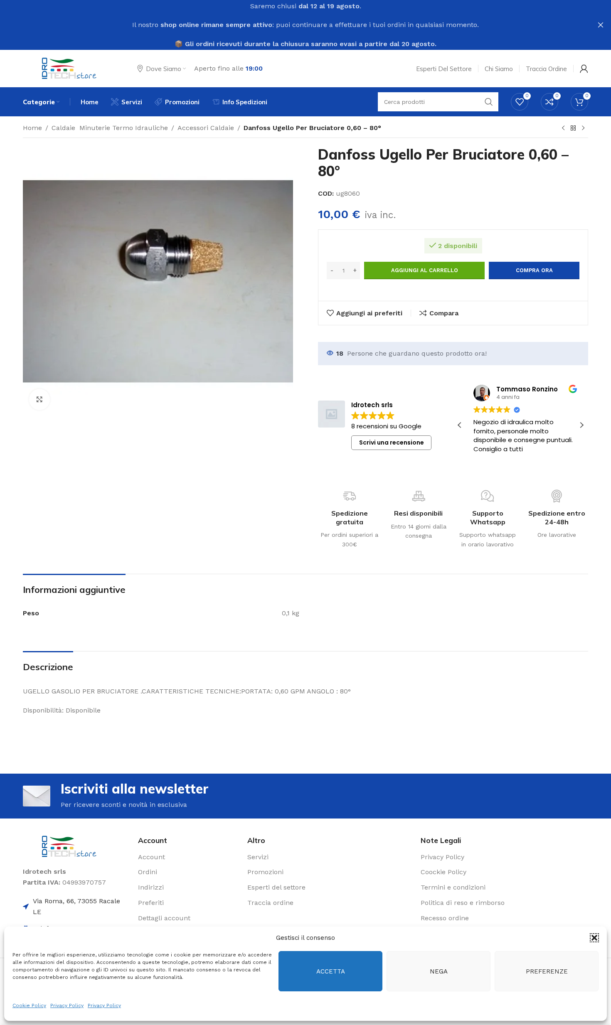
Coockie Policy (443, 872)
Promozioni (265, 872)
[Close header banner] (600, 25)
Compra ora (534, 270)
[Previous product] (563, 128)
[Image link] (69, 846)
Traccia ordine (270, 903)
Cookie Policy (29, 1005)
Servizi (258, 857)
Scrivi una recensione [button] (391, 442)
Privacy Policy (67, 1005)
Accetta (330, 971)
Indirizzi (151, 887)
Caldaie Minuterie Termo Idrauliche (110, 128)
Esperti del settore (276, 887)
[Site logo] (69, 68)
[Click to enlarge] (39, 399)
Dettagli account (164, 918)
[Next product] (583, 128)
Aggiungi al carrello (424, 270)
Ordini (147, 872)
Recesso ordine (445, 918)
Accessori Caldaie (205, 128)
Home (32, 128)
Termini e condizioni (453, 887)
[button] (594, 938)
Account (151, 857)
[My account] (584, 68)
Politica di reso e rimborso (463, 903)
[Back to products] (573, 128)
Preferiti (151, 903)
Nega (439, 971)
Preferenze (547, 971)
